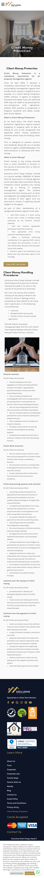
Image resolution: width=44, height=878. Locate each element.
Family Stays (12, 778)
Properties (11, 769)
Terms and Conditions (16, 803)
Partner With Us (14, 782)
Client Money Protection (17, 811)
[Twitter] (12, 702)
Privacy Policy (13, 807)
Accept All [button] (30, 873)
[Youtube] (30, 702)
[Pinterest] (26, 702)
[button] (38, 872)
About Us (11, 761)
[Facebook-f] (8, 702)
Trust (9, 765)
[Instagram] (21, 702)
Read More (22, 864)
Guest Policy (12, 799)
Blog (9, 790)
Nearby (10, 786)
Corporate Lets (13, 774)
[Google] (17, 702)
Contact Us (12, 795)
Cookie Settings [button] (17, 873)
